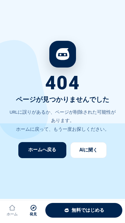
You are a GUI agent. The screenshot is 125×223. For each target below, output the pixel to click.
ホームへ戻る (42, 149)
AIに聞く (88, 149)
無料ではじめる (88, 210)
